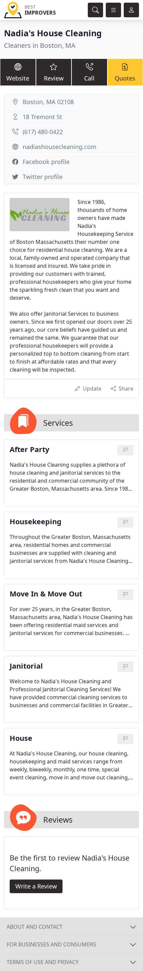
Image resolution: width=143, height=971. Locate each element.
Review (54, 78)
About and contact (35, 926)
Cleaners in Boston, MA (39, 45)
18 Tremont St (42, 117)
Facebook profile (46, 162)
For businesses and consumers (51, 944)
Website (17, 78)
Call (89, 78)
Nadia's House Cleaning (53, 33)
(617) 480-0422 (43, 132)
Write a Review (36, 886)
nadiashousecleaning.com (59, 147)
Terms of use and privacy (42, 962)
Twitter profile (43, 177)
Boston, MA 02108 (48, 102)
